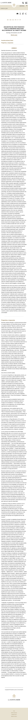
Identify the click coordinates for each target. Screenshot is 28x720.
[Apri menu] (26, 3)
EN (10, 19)
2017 (7, 8)
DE (8, 19)
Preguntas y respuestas (7, 42)
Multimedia (14, 35)
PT (20, 19)
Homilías (3, 8)
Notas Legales (14, 712)
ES (13, 19)
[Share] (26, 14)
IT (17, 19)
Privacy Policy (14, 716)
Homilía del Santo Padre (7, 40)
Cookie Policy (14, 714)
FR (15, 19)
